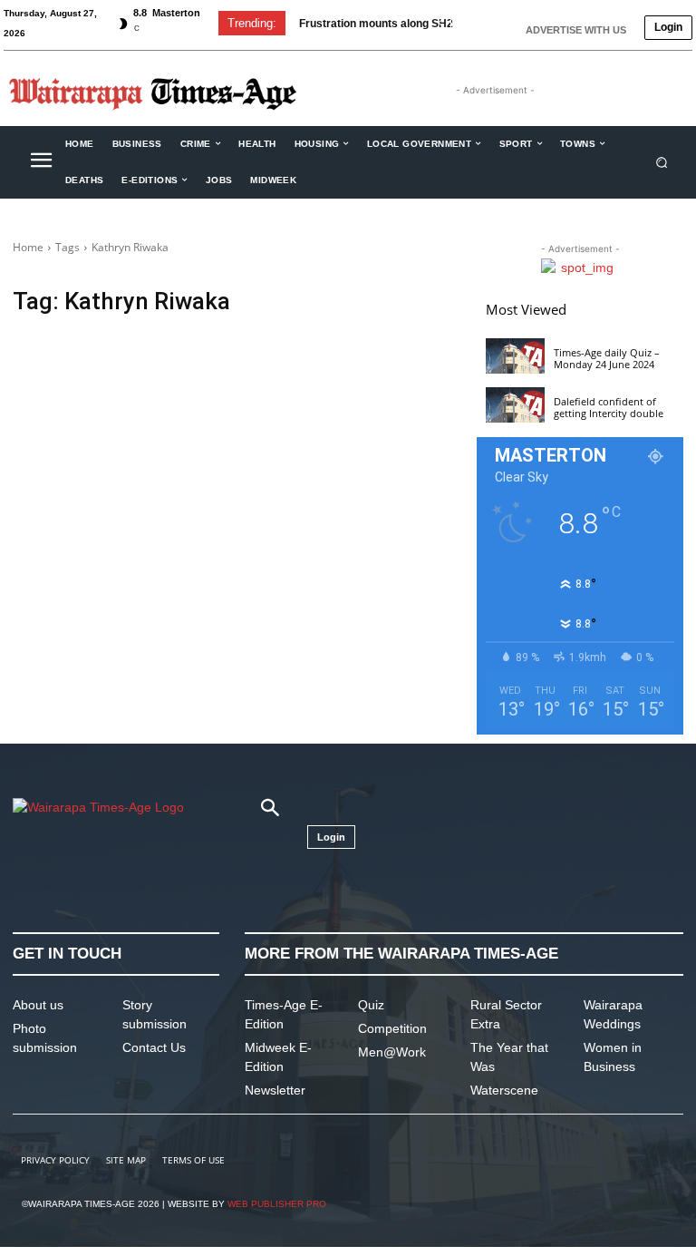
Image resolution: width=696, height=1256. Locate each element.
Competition (392, 1028)
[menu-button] (40, 162)
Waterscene (504, 1090)
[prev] (440, 23)
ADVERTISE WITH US (576, 29)
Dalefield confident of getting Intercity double (608, 407)
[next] (469, 23)
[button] (662, 162)
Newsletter (275, 1090)
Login (668, 27)
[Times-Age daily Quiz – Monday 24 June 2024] (515, 356)
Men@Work (392, 1052)
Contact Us (154, 1047)
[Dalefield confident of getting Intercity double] (515, 405)
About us (38, 1005)
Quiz (371, 1005)
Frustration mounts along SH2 (376, 23)
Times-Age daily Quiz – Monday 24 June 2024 (607, 358)
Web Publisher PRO (276, 1204)
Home (28, 247)
